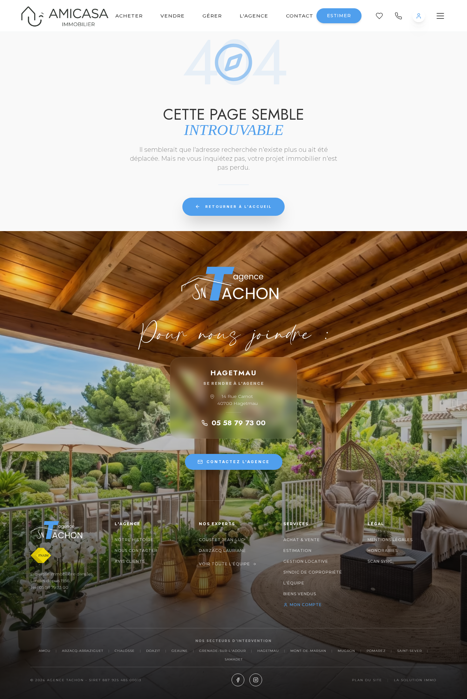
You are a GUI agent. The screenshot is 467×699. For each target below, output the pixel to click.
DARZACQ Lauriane (222, 550)
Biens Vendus (299, 593)
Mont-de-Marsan (308, 651)
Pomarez (376, 651)
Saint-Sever (409, 651)
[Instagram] (255, 680)
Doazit (153, 651)
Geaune (180, 651)
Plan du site (367, 680)
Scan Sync (380, 561)
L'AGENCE (254, 16)
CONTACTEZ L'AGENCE (238, 461)
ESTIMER (339, 15)
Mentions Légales (390, 539)
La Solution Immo (415, 680)
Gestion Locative (305, 561)
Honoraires (383, 550)
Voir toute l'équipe (224, 563)
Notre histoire (134, 539)
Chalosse (125, 651)
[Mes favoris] (379, 16)
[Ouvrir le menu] (440, 16)
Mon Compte (306, 604)
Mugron (346, 651)
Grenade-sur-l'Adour (222, 651)
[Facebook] (238, 680)
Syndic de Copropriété (312, 572)
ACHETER (129, 16)
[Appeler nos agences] (398, 16)
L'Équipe (293, 583)
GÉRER (212, 16)
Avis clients (130, 561)
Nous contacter (136, 550)
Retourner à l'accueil (238, 206)
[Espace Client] (418, 16)
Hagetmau (268, 651)
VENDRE (172, 16)
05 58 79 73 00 (239, 423)
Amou (45, 651)
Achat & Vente (301, 539)
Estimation (297, 550)
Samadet (234, 659)
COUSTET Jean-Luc (221, 539)
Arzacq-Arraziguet (82, 651)
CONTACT (299, 16)
